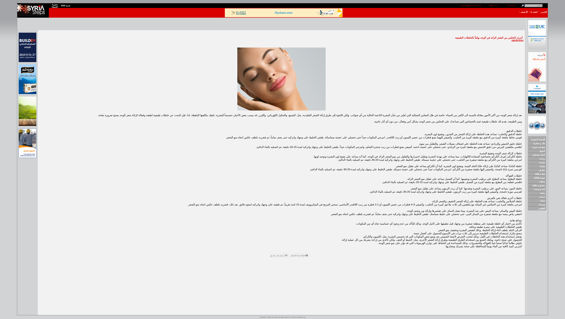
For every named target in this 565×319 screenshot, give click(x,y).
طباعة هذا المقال (298, 255)
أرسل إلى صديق (277, 255)
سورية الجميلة (55, 5)
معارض (542, 170)
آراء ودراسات (539, 189)
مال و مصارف (539, 143)
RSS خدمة (65, 5)
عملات (542, 201)
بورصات (541, 204)
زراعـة (542, 158)
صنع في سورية (538, 147)
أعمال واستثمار (538, 155)
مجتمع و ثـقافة (539, 185)
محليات (542, 181)
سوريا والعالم (539, 178)
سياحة (542, 166)
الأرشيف (524, 12)
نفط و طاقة (540, 174)
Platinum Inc (302, 317)
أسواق (542, 151)
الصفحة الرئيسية (538, 139)
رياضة (542, 193)
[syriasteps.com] (32, 15)
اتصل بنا (534, 12)
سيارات (542, 162)
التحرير (544, 12)
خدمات (542, 197)
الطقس (542, 208)
